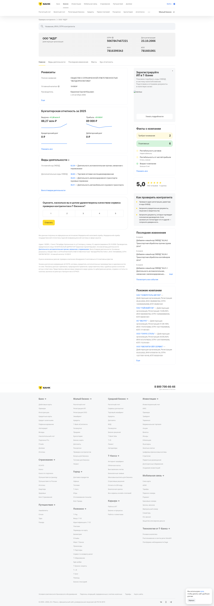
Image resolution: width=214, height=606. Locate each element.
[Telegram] (170, 602)
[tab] (42, 62)
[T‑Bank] (44, 4)
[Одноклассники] (165, 602)
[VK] (161, 602)
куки (202, 591)
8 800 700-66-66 (164, 386)
